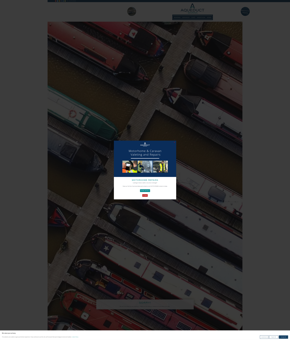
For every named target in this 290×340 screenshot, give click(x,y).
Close (145, 195)
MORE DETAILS (145, 190)
